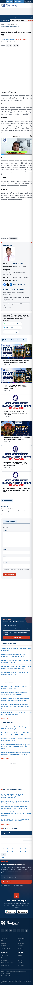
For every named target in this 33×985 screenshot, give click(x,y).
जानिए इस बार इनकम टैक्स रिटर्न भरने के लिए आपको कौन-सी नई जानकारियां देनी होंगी (16, 298)
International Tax (5, 948)
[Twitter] (7, 284)
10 (3, 845)
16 (16, 280)
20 (16, 848)
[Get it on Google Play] (10, 912)
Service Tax (22, 17)
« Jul (2, 857)
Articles (15, 24)
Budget (15, 17)
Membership (21, 965)
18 (7, 848)
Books (10, 1)
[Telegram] (26, 930)
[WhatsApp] (22, 930)
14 (20, 845)
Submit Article (21, 958)
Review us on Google (12, 332)
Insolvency (20, 945)
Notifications (4, 955)
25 (7, 851)
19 (12, 848)
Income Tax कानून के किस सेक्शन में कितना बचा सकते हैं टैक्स (16, 304)
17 (3, 848)
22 (25, 848)
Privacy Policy (4, 975)
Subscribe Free (7, 882)
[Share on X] (7, 45)
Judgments (4, 960)
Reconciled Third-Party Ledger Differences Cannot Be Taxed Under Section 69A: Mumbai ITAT (15, 706)
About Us (20, 955)
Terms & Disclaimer (14, 975)
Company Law (21, 938)
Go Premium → (16, 637)
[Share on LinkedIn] (10, 45)
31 (3, 854)
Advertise (20, 960)
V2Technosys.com (5, 973)
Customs (3, 943)
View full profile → (19, 284)
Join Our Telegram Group (13, 328)
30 (29, 851)
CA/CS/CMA (21, 948)
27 (16, 851)
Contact (20, 962)
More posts (5, 678)
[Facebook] (4, 284)
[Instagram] (18, 930)
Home (2, 17)
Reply (3, 513)
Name (5, 549)
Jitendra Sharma (8, 39)
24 (3, 851)
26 (12, 851)
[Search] (31, 17)
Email (5, 556)
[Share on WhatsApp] (14, 45)
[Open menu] (30, 5)
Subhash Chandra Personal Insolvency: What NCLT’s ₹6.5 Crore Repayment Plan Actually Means (15, 747)
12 (12, 845)
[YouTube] (10, 930)
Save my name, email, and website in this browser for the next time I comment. (17, 570)
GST (2, 940)
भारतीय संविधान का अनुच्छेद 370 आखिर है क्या (13, 293)
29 (25, 851)
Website (5, 563)
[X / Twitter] (6, 930)
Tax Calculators (5, 965)
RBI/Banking (21, 943)
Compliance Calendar (7, 962)
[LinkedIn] (11, 284)
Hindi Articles (13, 238)
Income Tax (8, 17)
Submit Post (19, 1)
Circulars (3, 958)
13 (16, 845)
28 (21, 851)
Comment (6, 530)
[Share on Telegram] (17, 45)
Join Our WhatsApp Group (13, 324)
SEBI (19, 940)
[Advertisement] (16, 71)
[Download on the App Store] (22, 912)
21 (20, 848)
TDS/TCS (3, 945)
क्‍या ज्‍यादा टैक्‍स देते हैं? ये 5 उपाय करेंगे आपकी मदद (16, 33)
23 (29, 848)
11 (7, 845)
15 (25, 845)
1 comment (12, 41)
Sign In (28, 1)
